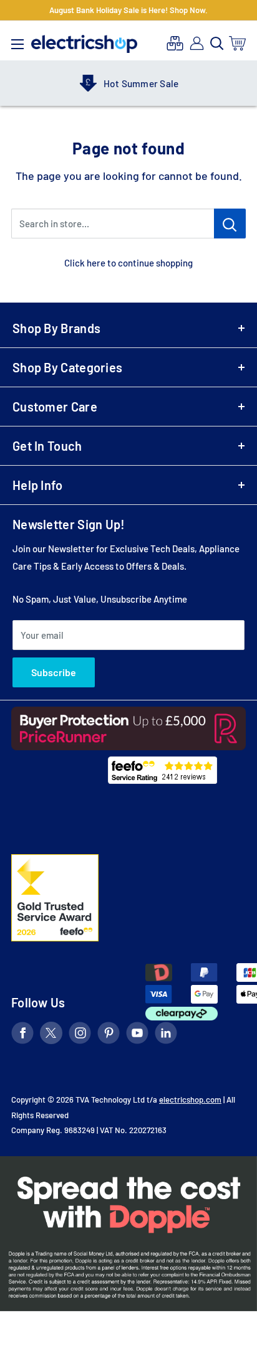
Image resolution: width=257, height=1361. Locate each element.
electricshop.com (190, 1099)
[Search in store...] (230, 223)
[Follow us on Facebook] (22, 1035)
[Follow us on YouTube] (137, 1035)
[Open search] (217, 43)
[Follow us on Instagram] (80, 1035)
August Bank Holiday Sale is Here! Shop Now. (128, 10)
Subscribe (53, 672)
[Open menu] (17, 41)
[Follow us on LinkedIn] (166, 1035)
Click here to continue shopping (128, 262)
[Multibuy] (175, 43)
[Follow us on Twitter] (51, 1035)
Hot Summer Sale (129, 83)
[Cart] (238, 43)
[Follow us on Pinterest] (108, 1035)
